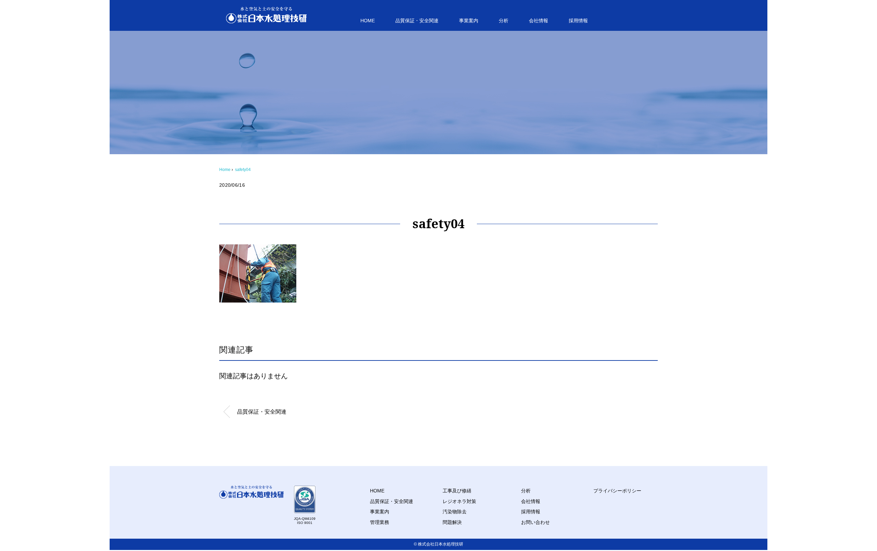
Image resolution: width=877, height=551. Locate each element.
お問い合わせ (535, 522)
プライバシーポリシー (617, 490)
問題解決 (452, 522)
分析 (503, 20)
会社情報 (538, 20)
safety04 (243, 169)
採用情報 (578, 20)
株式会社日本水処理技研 (440, 544)
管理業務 (379, 522)
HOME (367, 20)
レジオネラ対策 (459, 501)
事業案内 (468, 20)
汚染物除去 (455, 511)
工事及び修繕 (457, 490)
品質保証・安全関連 (416, 20)
